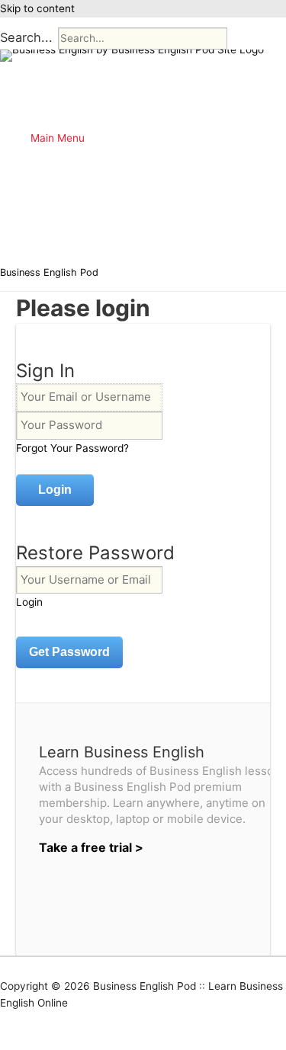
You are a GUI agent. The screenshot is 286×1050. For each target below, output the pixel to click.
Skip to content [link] (37, 8)
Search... (26, 37)
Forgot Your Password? (72, 448)
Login (29, 602)
